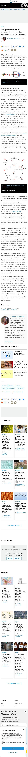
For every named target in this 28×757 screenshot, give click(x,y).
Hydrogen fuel (11, 388)
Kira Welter (7, 483)
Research (4, 434)
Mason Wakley (18, 674)
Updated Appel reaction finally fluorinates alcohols (19, 353)
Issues (16, 700)
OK (13, 748)
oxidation (20, 388)
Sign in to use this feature (20, 43)
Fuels (3, 388)
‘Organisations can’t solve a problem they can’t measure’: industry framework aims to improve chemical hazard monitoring (20, 661)
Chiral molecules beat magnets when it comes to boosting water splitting (7, 507)
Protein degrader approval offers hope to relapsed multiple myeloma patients (20, 594)
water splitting (17, 392)
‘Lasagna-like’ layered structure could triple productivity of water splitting (20, 440)
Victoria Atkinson (12, 38)
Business (17, 586)
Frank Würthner (16, 211)
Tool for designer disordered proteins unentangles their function (6, 592)
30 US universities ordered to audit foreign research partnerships (19, 626)
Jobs (11, 9)
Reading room (17, 9)
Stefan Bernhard (10, 114)
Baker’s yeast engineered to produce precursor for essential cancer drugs (6, 626)
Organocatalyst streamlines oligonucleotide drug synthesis (20, 506)
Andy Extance (18, 604)
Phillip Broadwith (5, 665)
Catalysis (4, 385)
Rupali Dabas (21, 512)
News (2, 26)
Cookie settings (13, 752)
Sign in (10, 558)
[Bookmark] (15, 50)
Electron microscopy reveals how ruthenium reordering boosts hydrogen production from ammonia (6, 442)
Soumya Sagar (5, 636)
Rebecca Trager (19, 636)
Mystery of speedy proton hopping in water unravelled (7, 475)
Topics (2, 706)
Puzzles (23, 9)
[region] (13, 742)
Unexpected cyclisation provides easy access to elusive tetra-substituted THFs (20, 373)
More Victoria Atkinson (9, 347)
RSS (15, 706)
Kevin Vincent (4, 454)
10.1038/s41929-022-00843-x (9, 310)
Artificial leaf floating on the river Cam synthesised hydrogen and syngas (20, 476)
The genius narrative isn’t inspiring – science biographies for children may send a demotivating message (20, 364)
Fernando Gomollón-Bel (20, 449)
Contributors (18, 703)
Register (17, 558)
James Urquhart (5, 601)
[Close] (24, 729)
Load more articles (14, 525)
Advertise (3, 703)
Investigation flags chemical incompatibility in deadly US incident (6, 657)
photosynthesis (6, 392)
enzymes (18, 385)
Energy (11, 385)
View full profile (9, 341)
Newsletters (5, 9)
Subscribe (3, 700)
